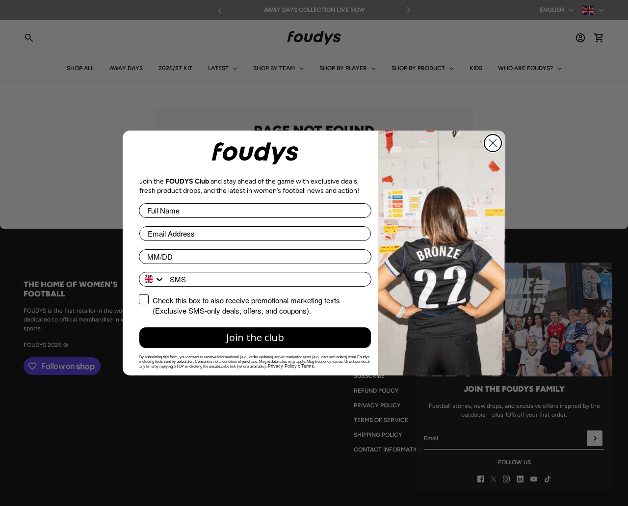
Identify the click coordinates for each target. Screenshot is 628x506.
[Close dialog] (492, 143)
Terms (307, 366)
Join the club (255, 337)
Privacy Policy (282, 366)
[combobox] (152, 279)
